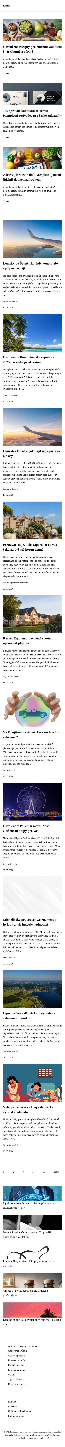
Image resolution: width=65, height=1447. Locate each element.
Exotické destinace (11, 395)
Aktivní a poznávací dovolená (15, 583)
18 (44, 1171)
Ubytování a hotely (11, 677)
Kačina (6, 5)
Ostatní (6, 73)
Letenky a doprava (10, 301)
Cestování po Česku (11, 1051)
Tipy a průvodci (9, 958)
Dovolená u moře (10, 864)
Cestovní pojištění (10, 770)
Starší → (58, 1171)
